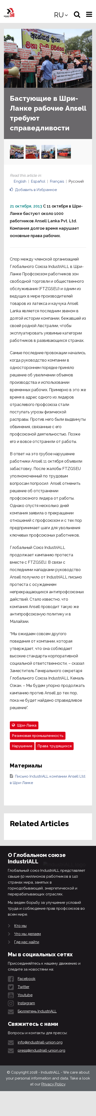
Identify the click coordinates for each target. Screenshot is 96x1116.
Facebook (26, 978)
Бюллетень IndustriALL (37, 1011)
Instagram (26, 1003)
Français (57, 181)
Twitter (23, 987)
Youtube (25, 995)
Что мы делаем (27, 934)
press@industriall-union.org (41, 1050)
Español (38, 181)
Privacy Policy (53, 1084)
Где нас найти (26, 942)
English (20, 181)
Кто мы (20, 926)
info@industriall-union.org (40, 1042)
